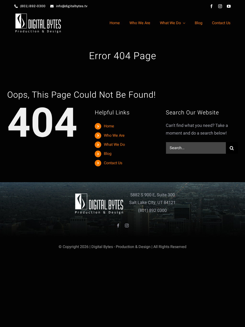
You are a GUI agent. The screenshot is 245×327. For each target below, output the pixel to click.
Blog (107, 154)
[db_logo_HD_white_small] (38, 14)
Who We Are (114, 135)
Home (109, 126)
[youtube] (229, 6)
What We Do (114, 144)
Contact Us (113, 163)
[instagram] (220, 6)
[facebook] (211, 6)
